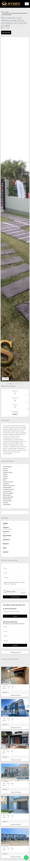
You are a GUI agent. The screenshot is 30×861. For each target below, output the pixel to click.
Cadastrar (15, 645)
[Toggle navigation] (27, 3)
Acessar (15, 616)
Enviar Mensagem (15, 597)
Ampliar (6, 378)
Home (2, 12)
